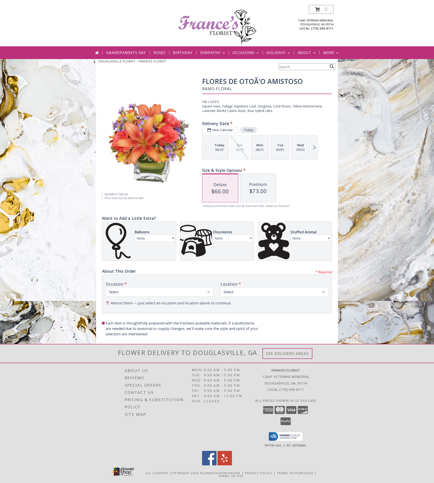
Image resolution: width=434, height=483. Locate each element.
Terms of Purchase (295, 473)
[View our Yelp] (224, 464)
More (328, 52)
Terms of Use (231, 476)
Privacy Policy (259, 473)
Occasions (244, 52)
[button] (321, 9)
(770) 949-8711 (322, 28)
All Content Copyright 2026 (172, 473)
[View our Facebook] (209, 464)
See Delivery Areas (287, 353)
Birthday (182, 52)
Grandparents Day (126, 52)
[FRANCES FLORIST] (217, 26)
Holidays (276, 52)
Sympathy (210, 52)
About (304, 52)
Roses (159, 52)
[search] (331, 66)
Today (248, 130)
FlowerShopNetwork (220, 473)
